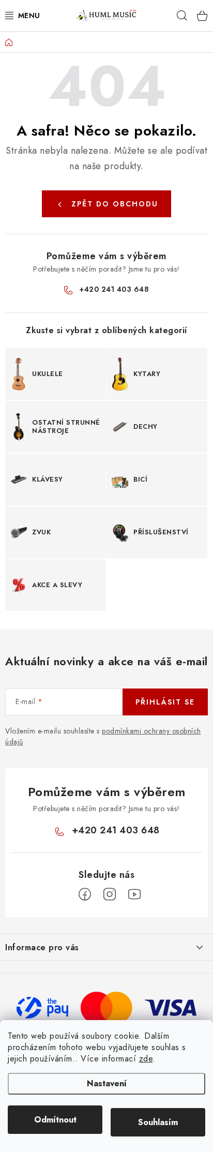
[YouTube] (134, 894)
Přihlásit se (165, 702)
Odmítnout (55, 1120)
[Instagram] (109, 894)
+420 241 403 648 (114, 289)
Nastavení (107, 1083)
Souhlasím (158, 1122)
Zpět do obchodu (114, 204)
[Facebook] (85, 894)
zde (146, 1059)
